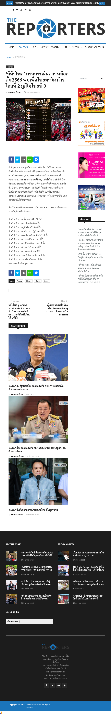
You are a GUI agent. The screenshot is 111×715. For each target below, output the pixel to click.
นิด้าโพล (29, 281)
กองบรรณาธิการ (17, 394)
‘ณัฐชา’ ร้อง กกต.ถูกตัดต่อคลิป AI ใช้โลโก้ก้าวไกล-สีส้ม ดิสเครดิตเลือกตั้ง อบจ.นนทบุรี (90, 278)
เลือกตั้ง (46, 281)
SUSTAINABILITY (93, 47)
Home (11, 47)
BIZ (34, 47)
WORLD (55, 47)
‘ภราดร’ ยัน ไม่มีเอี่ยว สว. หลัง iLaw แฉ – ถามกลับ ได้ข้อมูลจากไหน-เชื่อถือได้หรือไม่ (90, 232)
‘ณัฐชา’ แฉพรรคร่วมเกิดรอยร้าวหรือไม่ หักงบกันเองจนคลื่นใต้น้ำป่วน (89, 267)
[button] (100, 3)
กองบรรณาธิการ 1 (14, 92)
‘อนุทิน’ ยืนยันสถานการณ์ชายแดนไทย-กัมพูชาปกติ (33, 509)
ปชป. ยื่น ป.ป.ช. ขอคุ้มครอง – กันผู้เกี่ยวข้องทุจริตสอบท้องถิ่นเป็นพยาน (90, 257)
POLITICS (23, 47)
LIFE (65, 47)
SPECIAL (76, 47)
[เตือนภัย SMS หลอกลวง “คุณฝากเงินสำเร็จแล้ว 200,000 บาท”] (64, 556)
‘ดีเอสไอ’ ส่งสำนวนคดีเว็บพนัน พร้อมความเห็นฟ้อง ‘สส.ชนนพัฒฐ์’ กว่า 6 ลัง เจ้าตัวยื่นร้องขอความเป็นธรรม (59, 3)
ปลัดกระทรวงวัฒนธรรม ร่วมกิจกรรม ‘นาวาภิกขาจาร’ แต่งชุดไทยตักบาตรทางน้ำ (88, 584)
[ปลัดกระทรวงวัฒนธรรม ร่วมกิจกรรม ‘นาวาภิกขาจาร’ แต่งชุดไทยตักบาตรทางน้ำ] (64, 585)
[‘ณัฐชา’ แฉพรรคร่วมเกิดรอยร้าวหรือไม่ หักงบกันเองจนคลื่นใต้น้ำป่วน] (12, 599)
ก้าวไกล (19, 281)
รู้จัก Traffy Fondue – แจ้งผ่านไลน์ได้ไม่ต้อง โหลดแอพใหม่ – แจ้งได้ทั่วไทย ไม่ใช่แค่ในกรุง (88, 570)
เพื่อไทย (37, 281)
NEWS (44, 47)
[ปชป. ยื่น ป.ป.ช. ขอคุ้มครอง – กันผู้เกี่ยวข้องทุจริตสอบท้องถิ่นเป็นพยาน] (12, 585)
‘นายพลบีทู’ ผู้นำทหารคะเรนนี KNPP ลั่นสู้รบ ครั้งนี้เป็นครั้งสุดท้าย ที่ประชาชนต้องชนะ (88, 598)
